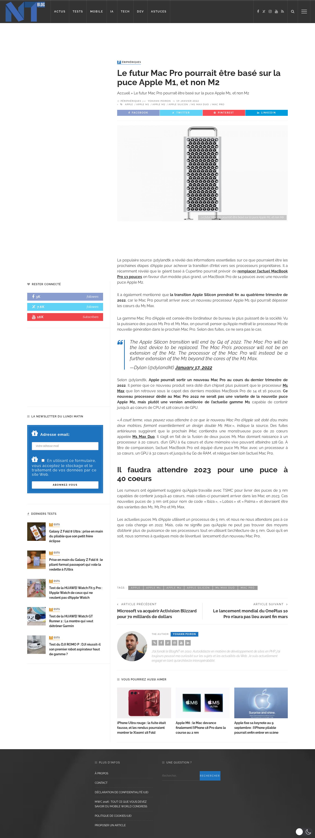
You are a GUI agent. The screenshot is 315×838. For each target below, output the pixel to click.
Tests (55, 524)
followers (92, 296)
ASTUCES (158, 11)
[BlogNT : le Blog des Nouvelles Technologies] (25, 11)
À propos (101, 773)
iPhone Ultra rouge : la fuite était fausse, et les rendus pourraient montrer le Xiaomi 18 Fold (141, 727)
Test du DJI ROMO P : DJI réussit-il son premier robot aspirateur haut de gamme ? (75, 649)
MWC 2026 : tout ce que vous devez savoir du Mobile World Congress (121, 804)
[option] (144, 711)
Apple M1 (142, 104)
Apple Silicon (178, 104)
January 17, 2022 (193, 367)
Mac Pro (218, 104)
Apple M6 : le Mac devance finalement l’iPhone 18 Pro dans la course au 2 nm (201, 727)
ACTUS (59, 11)
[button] (304, 832)
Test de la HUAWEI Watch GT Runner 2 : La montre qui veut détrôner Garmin (71, 621)
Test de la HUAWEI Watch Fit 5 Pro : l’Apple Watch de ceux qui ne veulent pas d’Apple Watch (75, 592)
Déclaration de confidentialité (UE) (121, 792)
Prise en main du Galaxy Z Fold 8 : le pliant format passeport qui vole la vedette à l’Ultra (76, 564)
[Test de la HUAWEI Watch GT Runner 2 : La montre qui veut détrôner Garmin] (36, 616)
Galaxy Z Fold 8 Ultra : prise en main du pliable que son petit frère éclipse (76, 536)
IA (112, 11)
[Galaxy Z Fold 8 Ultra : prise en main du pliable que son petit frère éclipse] (36, 531)
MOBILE (96, 11)
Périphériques (129, 62)
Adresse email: (55, 434)
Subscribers (90, 317)
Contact (101, 782)
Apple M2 (158, 104)
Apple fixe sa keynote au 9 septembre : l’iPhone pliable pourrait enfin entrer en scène (256, 727)
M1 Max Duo (200, 104)
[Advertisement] (88, 38)
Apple (129, 104)
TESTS (78, 11)
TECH (125, 11)
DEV (140, 11)
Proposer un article (110, 825)
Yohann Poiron (159, 101)
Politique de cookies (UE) (113, 815)
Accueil (123, 93)
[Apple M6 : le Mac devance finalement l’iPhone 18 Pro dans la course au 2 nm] (203, 703)
